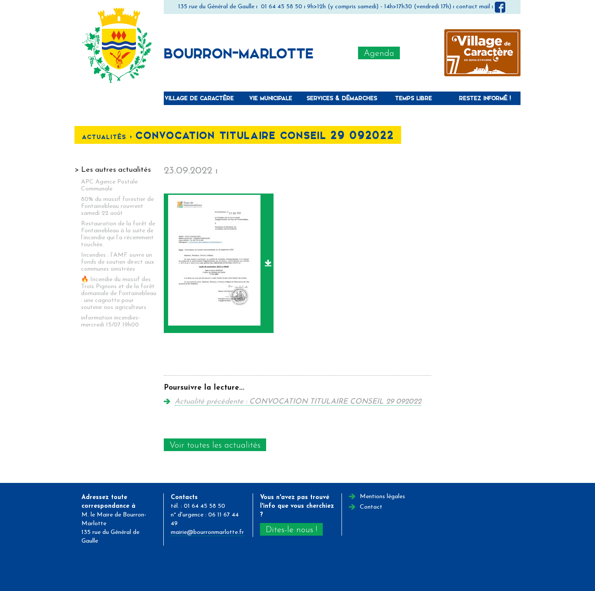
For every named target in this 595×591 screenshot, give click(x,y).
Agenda (379, 53)
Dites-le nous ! (291, 530)
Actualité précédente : (298, 401)
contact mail (473, 6)
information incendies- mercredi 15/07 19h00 (110, 321)
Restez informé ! (485, 98)
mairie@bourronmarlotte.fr (207, 532)
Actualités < (108, 136)
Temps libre (413, 98)
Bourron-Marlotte (239, 52)
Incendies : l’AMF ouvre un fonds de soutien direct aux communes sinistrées (117, 262)
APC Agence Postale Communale (109, 185)
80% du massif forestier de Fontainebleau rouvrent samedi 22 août (117, 206)
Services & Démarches (342, 98)
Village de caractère (199, 98)
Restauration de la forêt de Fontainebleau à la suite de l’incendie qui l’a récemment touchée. (118, 234)
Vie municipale (270, 98)
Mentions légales (382, 496)
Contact (371, 507)
